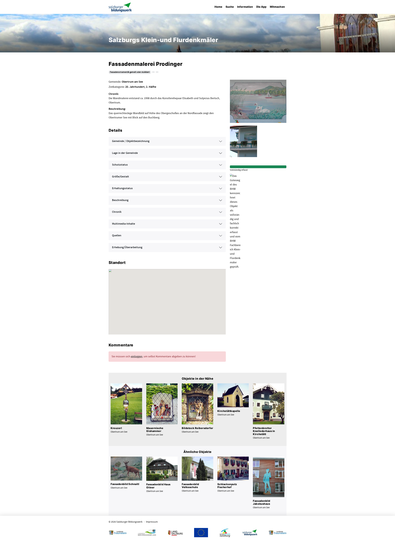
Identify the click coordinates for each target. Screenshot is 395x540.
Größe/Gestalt (120, 177)
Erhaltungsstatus (122, 188)
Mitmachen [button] (277, 6)
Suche (230, 6)
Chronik (116, 212)
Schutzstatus (120, 165)
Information (245, 6)
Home (218, 6)
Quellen (116, 235)
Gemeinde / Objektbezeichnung (130, 141)
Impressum (152, 522)
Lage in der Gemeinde (125, 153)
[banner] (120, 7)
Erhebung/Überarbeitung (127, 247)
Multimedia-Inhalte (123, 224)
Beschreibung (120, 200)
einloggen (136, 356)
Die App (261, 6)
